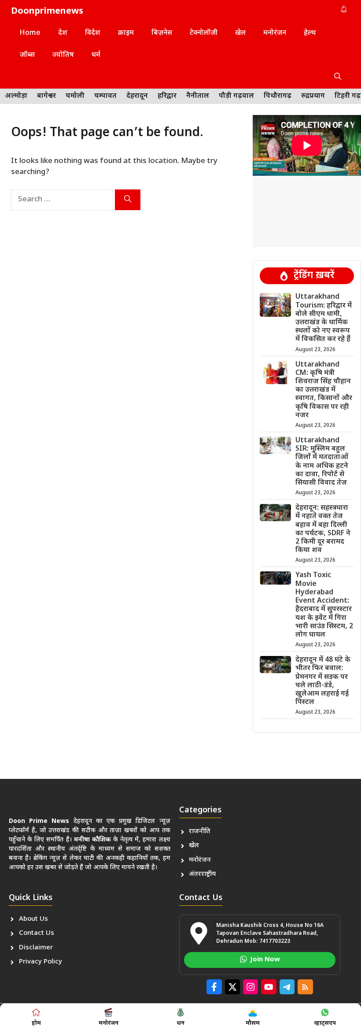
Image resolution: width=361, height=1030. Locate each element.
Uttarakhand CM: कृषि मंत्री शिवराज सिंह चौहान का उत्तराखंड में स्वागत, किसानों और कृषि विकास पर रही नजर (323, 390)
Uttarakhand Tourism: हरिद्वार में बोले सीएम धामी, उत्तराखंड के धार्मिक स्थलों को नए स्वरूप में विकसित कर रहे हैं (323, 318)
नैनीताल (197, 96)
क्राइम (126, 33)
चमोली (75, 96)
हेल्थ (310, 33)
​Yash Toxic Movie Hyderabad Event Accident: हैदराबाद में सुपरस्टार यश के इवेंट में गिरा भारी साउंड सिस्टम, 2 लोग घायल (324, 605)
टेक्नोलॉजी (203, 33)
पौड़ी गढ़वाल (236, 96)
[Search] (127, 199)
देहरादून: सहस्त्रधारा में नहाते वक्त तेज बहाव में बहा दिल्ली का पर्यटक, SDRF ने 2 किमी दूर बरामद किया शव (322, 529)
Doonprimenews (47, 11)
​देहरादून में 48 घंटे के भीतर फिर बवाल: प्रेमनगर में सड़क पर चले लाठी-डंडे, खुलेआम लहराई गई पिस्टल (322, 681)
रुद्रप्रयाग (313, 96)
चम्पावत (105, 96)
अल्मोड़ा (16, 96)
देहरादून (137, 96)
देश (62, 33)
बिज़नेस (161, 33)
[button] (337, 78)
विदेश (92, 33)
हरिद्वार (167, 96)
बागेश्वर (46, 96)
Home (30, 33)
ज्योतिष (63, 55)
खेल (240, 33)
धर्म (96, 55)
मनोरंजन (274, 33)
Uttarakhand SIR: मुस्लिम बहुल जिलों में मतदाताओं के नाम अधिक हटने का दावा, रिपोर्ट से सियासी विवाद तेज (321, 462)
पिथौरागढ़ (277, 96)
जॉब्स (27, 55)
